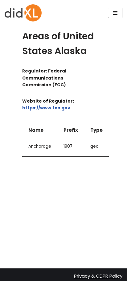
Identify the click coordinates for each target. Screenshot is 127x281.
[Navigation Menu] (115, 13)
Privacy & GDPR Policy (98, 276)
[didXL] (23, 12)
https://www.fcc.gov (46, 108)
